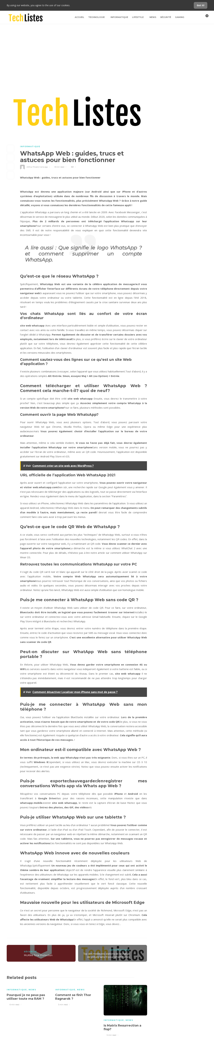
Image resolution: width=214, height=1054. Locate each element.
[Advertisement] (107, 49)
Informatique (119, 17)
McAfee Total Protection (38, 955)
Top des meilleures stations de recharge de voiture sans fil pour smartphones (106, 955)
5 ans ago (43, 167)
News (152, 17)
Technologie (96, 17)
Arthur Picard (33, 167)
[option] (28, 995)
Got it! (200, 5)
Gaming (179, 17)
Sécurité (165, 17)
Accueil (79, 17)
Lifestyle (138, 17)
